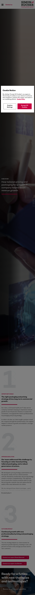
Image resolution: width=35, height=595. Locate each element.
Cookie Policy (21, 99)
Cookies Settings (10, 106)
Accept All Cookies (24, 106)
